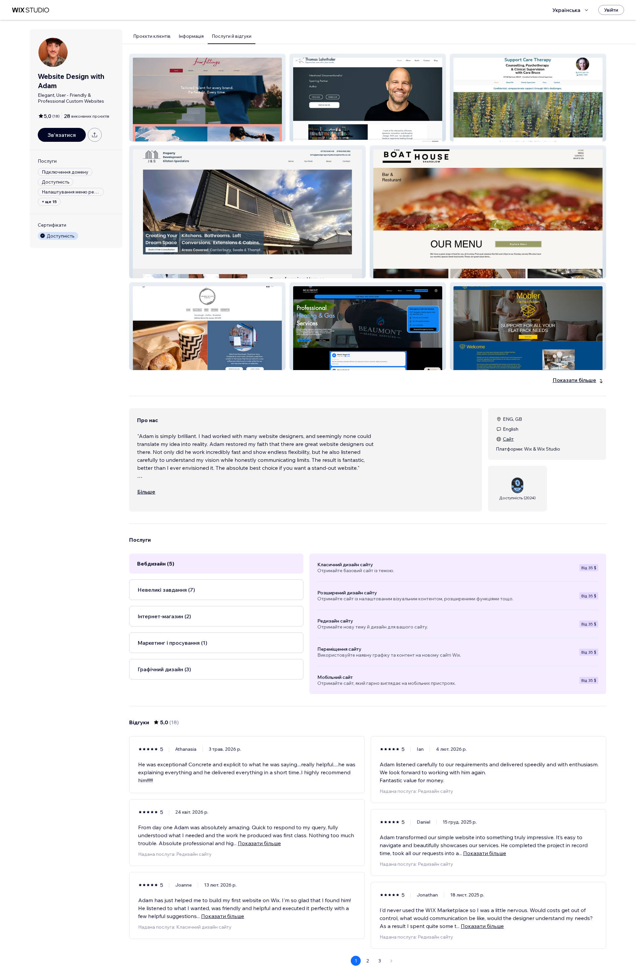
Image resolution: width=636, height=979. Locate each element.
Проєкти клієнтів (152, 36)
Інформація (191, 36)
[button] (207, 97)
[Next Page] (392, 961)
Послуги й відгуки (231, 36)
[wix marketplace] (30, 10)
